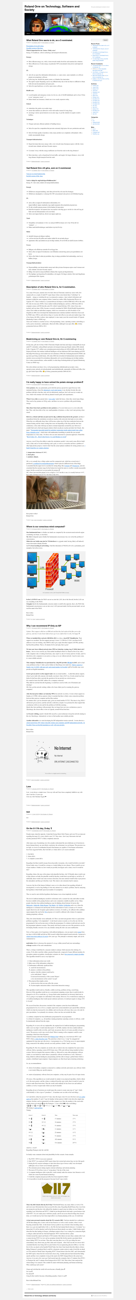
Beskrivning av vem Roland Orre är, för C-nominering (51, 339)
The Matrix (52, 905)
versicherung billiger (97, 65)
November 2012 (96, 104)
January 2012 (96, 109)
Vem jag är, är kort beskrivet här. (35, 174)
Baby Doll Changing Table (98, 75)
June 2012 (95, 107)
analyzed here (38, 1108)
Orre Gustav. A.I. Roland (48, 42)
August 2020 (95, 87)
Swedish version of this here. (34, 48)
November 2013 (96, 100)
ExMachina (67, 905)
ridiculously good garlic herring (52, 390)
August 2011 (95, 112)
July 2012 (95, 105)
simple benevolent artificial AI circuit (37, 936)
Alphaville (36, 905)
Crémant (67, 466)
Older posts (29, 1289)
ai (31, 619)
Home (28, 33)
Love (28, 786)
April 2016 (95, 90)
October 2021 (96, 85)
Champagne (75, 466)
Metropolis (29, 905)
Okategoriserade (35, 161)
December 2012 (96, 102)
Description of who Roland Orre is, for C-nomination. (51, 286)
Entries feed (95, 130)
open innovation (38, 520)
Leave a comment (45, 161)
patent (79, 932)
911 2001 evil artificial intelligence (53, 1284)
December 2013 (96, 99)
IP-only (70, 662)
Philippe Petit (54, 1037)
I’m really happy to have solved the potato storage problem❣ (54, 382)
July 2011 (95, 114)
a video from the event (40, 1039)
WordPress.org (96, 134)
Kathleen (94, 79)
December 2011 (96, 110)
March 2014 (95, 95)
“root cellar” (52, 399)
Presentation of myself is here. (35, 46)
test (28, 811)
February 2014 (96, 97)
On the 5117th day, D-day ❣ (39, 828)
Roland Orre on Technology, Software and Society (52, 8)
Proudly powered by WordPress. (100, 1295)
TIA (46, 912)
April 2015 (95, 94)
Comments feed (96, 132)
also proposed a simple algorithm (74, 954)
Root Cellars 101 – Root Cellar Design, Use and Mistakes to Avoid (46, 437)
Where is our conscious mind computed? (45, 526)
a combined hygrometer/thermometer (43, 463)
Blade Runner (44, 905)
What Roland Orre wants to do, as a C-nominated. (49, 40)
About (33, 33)
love (32, 520)
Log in (94, 129)
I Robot (61, 905)
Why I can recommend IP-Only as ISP (43, 625)
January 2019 (96, 89)
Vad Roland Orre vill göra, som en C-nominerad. (48, 168)
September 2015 (96, 92)
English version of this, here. (34, 176)
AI (57, 905)
